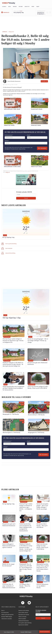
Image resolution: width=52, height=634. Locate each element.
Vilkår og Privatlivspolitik (7, 614)
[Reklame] (26, 179)
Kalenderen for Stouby (23, 614)
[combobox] (5, 143)
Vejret (37, 6)
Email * (28, 135)
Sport (33, 6)
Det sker (20, 6)
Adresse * (7, 140)
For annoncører (5, 612)
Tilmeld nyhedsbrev (44, 631)
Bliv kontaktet (42, 148)
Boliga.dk (8, 172)
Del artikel (43, 81)
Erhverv (15, 6)
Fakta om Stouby (22, 616)
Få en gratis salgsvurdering (24, 622)
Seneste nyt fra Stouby (23, 610)
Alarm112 (4, 6)
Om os (2, 610)
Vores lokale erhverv (23, 612)
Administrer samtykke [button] (6, 618)
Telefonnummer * (9, 135)
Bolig (9, 6)
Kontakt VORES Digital (6, 616)
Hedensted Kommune (23, 620)
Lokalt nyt (27, 6)
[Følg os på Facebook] (22, 602)
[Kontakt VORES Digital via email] (29, 602)
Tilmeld (26, 198)
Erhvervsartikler (22, 618)
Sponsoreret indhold (23, 624)
